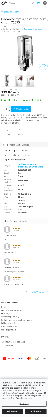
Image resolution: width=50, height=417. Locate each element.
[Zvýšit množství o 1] (9, 107)
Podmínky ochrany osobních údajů (16, 320)
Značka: (12, 31)
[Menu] (44, 3)
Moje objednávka (8, 330)
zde (30, 398)
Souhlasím (36, 411)
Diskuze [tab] (25, 145)
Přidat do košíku (22, 109)
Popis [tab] (5, 145)
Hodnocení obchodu (10, 326)
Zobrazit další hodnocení (36, 292)
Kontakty (5, 313)
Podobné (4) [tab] (15, 145)
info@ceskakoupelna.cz (15, 342)
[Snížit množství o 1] (9, 110)
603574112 (9, 345)
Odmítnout (12, 411)
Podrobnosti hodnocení (33, 29)
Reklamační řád (8, 323)
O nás (3, 307)
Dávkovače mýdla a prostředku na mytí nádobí (30, 165)
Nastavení (24, 404)
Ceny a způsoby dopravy (12, 310)
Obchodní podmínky (10, 316)
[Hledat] (32, 3)
